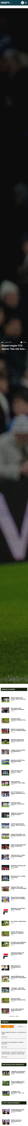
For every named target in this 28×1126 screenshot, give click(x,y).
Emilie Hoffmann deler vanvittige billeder (17, 1110)
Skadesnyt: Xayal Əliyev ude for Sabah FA (18, 908)
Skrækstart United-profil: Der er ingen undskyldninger (18, 867)
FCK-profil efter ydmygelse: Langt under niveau (18, 783)
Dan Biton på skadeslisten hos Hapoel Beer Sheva (18, 942)
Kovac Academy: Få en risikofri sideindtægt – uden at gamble (17, 1083)
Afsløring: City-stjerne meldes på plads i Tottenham (17, 814)
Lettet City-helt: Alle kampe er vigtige (17, 771)
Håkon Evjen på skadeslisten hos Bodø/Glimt (16, 967)
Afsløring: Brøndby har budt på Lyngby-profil (17, 740)
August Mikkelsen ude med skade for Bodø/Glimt (18, 976)
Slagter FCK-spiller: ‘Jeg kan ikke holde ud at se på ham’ (18, 835)
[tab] (7, 1026)
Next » (17, 1016)
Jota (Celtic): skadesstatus (18, 921)
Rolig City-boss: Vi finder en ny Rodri (18, 876)
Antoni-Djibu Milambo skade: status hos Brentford (17, 1010)
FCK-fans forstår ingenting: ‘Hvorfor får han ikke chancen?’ (17, 804)
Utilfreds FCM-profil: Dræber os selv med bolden (18, 887)
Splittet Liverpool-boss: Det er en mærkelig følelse (18, 729)
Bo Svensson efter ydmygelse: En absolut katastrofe (17, 709)
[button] (25, 2)
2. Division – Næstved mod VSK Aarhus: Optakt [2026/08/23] (18, 989)
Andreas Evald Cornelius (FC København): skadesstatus (18, 751)
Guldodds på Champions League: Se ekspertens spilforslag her (18, 1073)
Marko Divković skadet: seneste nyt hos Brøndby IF (18, 898)
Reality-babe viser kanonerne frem (16, 1120)
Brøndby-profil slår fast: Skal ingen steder (18, 760)
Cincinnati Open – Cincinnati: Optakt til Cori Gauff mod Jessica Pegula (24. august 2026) (13, 1052)
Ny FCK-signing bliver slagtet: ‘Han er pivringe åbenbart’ (18, 825)
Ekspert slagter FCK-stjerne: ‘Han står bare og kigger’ (13, 349)
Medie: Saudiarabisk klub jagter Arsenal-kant (18, 845)
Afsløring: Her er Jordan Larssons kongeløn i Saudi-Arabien (18, 856)
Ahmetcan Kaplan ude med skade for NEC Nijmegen (17, 954)
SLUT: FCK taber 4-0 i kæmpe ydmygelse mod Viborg (18, 793)
